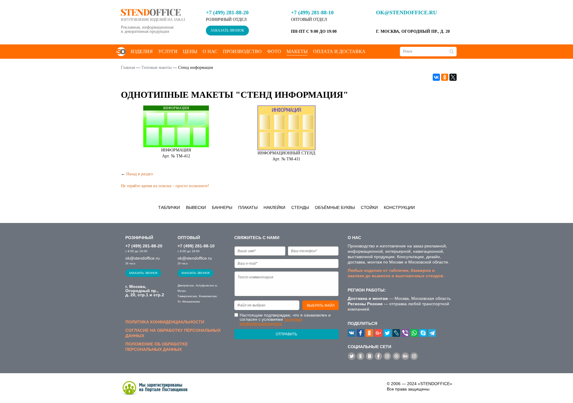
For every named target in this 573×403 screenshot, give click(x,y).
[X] (453, 77)
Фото (274, 51)
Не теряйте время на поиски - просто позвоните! (165, 186)
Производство (242, 51)
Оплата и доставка (339, 51)
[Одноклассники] (444, 77)
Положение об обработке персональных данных (156, 347)
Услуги (168, 51)
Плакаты (248, 207)
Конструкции (399, 207)
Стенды (300, 207)
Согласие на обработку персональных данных (173, 333)
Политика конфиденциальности (164, 322)
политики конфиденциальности (271, 321)
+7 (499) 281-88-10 (312, 13)
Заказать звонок (227, 30)
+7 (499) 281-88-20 (227, 13)
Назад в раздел (139, 174)
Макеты (297, 51)
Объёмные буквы (335, 207)
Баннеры (222, 207)
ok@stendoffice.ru (406, 13)
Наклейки (274, 207)
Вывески (196, 207)
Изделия (142, 51)
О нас (210, 51)
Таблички (169, 207)
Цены (190, 51)
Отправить (286, 334)
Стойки (369, 207)
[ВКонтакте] (436, 77)
